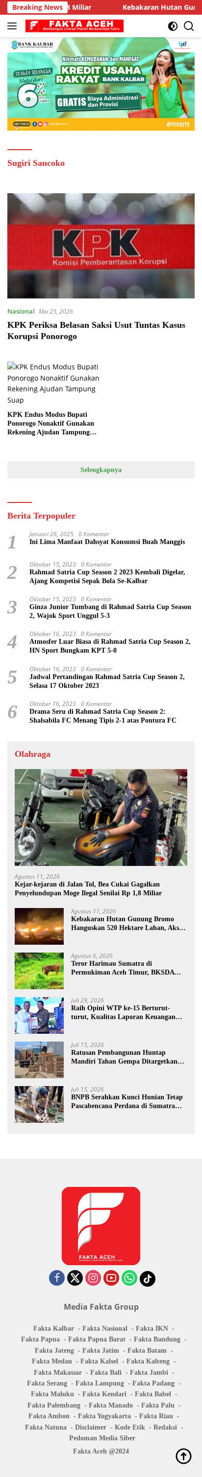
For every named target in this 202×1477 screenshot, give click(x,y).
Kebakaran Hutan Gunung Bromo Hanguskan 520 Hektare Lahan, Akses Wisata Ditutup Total (127, 923)
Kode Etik (130, 1427)
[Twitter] (75, 1278)
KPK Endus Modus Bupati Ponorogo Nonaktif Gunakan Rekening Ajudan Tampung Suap (50, 424)
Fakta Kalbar (53, 1328)
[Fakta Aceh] (73, 26)
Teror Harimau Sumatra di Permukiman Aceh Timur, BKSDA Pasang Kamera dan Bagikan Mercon (126, 968)
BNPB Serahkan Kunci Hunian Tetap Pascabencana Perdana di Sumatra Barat (127, 1102)
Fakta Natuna (46, 1427)
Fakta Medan (52, 1361)
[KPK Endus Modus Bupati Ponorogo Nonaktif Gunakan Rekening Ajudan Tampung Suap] (54, 384)
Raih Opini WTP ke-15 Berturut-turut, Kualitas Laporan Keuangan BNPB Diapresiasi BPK (123, 1013)
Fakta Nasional (104, 1328)
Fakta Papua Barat (97, 1339)
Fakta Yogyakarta (104, 1416)
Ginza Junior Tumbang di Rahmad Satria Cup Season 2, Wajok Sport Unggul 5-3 (110, 611)
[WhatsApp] (129, 1278)
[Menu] (14, 26)
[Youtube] (111, 1278)
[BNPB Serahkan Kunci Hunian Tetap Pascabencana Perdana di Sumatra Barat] (39, 1104)
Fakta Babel (153, 1394)
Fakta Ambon (49, 1416)
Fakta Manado (111, 1405)
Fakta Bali (106, 1372)
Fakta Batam (147, 1350)
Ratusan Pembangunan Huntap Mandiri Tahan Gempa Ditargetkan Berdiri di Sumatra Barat (124, 1057)
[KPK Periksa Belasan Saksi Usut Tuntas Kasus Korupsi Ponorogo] (101, 245)
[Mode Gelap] (172, 26)
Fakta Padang (153, 1383)
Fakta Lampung (100, 1383)
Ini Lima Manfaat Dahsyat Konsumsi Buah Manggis (107, 541)
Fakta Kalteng (148, 1361)
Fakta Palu (158, 1405)
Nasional (21, 311)
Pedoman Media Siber (102, 1438)
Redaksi (165, 1427)
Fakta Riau (156, 1416)
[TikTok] (147, 1279)
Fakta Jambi (149, 1372)
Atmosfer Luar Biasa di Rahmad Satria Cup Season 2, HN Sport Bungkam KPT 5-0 (110, 646)
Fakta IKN (152, 1328)
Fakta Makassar (58, 1372)
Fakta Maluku (52, 1394)
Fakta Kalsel (99, 1361)
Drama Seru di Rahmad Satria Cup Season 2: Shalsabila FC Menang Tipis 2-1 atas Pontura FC (103, 716)
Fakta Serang (47, 1383)
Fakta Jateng (54, 1350)
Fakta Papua (40, 1339)
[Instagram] (93, 1278)
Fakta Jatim (100, 1350)
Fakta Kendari (104, 1394)
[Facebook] (57, 1278)
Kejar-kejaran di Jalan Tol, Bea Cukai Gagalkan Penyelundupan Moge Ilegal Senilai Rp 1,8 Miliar (88, 889)
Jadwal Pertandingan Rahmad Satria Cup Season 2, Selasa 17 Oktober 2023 (107, 681)
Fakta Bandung (157, 1339)
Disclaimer (90, 1427)
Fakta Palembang (53, 1405)
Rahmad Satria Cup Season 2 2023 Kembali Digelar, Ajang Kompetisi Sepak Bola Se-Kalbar (107, 576)
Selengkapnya (101, 470)
